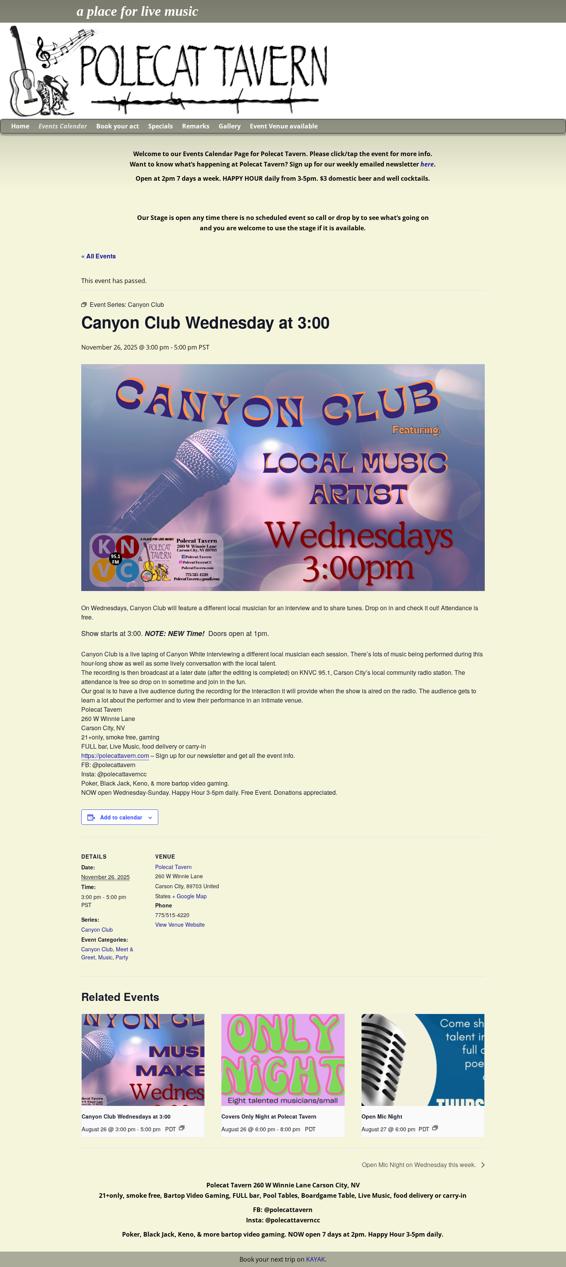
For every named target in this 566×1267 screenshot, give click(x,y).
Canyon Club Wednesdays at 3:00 (126, 1116)
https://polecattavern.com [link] (115, 755)
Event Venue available (284, 126)
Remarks (195, 126)
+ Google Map (189, 896)
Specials (160, 126)
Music (105, 957)
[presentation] (143, 1060)
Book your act (117, 126)
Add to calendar (121, 817)
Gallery (230, 126)
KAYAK (315, 1259)
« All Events (98, 255)
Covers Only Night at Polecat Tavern (268, 1116)
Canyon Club (97, 929)
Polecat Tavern (173, 867)
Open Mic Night (382, 1116)
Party (122, 957)
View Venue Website (180, 924)
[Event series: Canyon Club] (181, 1127)
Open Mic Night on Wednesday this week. (419, 1164)
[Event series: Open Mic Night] (435, 1127)
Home (20, 126)
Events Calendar (63, 126)
